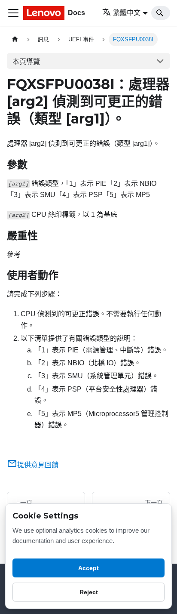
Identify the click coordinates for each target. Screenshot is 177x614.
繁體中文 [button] (126, 12)
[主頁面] (15, 39)
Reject (88, 592)
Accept (88, 568)
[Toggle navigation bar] (13, 12)
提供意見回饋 (37, 465)
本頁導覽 (26, 61)
